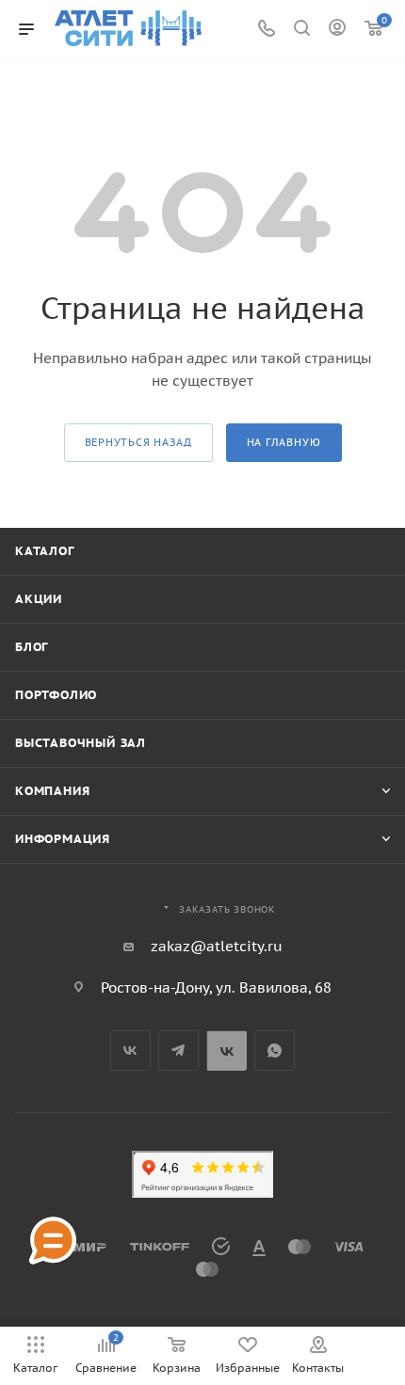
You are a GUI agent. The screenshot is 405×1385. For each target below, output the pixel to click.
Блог (31, 647)
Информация (62, 839)
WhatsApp (274, 1050)
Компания (52, 791)
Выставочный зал (80, 743)
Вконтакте (130, 1050)
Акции (38, 599)
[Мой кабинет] (337, 30)
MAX (226, 1050)
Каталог (44, 551)
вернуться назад (138, 442)
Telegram (178, 1050)
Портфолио (56, 695)
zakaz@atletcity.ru (217, 946)
